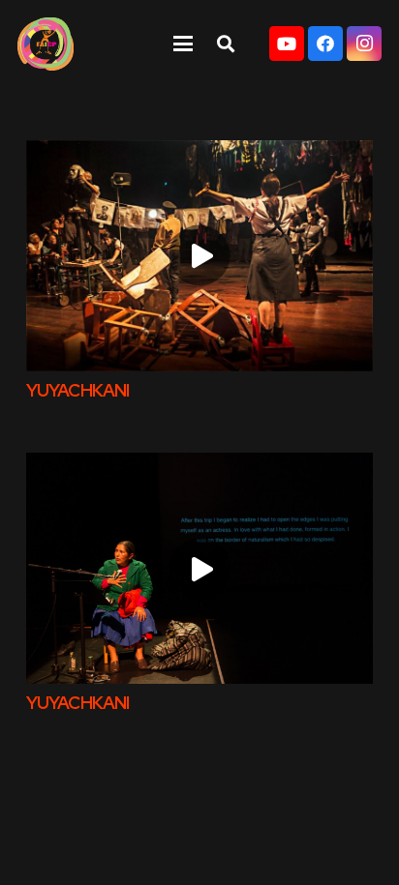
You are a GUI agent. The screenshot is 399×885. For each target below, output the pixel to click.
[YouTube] (286, 43)
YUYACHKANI (77, 390)
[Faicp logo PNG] (45, 44)
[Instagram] (364, 43)
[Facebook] (325, 43)
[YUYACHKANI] (199, 255)
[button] (182, 43)
